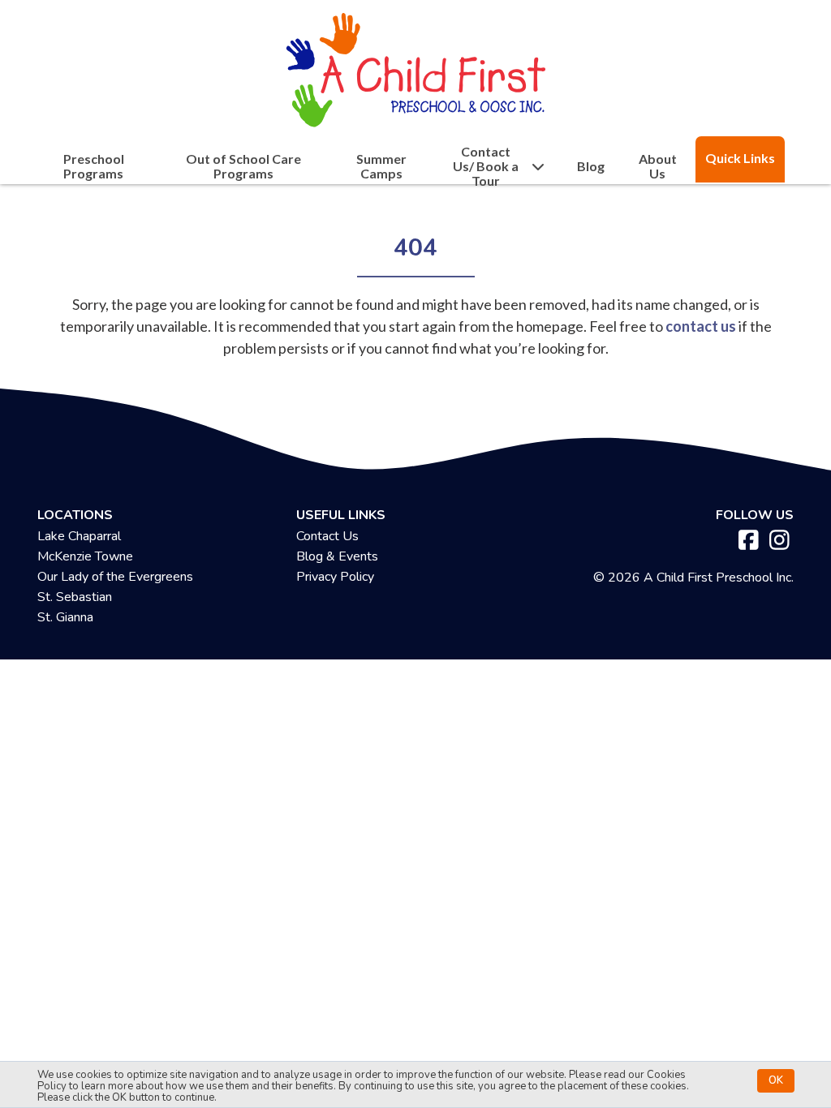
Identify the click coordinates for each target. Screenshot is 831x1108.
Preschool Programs (93, 166)
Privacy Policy (335, 577)
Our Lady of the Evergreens (115, 577)
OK (776, 1080)
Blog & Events (337, 556)
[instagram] (779, 541)
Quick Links (740, 157)
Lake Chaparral (79, 536)
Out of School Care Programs (243, 166)
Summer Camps (381, 166)
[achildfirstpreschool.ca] (415, 66)
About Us (658, 166)
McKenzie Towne (85, 556)
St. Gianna (65, 617)
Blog (591, 166)
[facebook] (748, 541)
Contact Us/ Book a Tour (486, 166)
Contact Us (327, 536)
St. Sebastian (74, 597)
